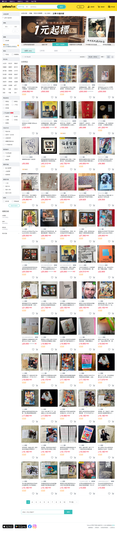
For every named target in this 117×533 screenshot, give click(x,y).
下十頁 (71, 502)
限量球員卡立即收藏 (76, 44)
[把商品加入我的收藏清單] (33, 97)
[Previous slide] (22, 74)
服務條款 (90, 527)
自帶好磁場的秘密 (28, 44)
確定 (15, 31)
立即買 (42, 50)
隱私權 (97, 527)
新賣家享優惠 (107, 44)
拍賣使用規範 (104, 527)
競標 (56, 50)
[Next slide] (37, 74)
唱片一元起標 (60, 44)
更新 (113, 525)
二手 (69, 50)
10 (64, 502)
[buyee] (11, 45)
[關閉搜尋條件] (27, 7)
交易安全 (112, 527)
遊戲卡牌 (44, 44)
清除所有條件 (14, 205)
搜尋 (68, 512)
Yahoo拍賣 (8, 7)
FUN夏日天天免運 (91, 44)
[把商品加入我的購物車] (37, 97)
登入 (80, 7)
